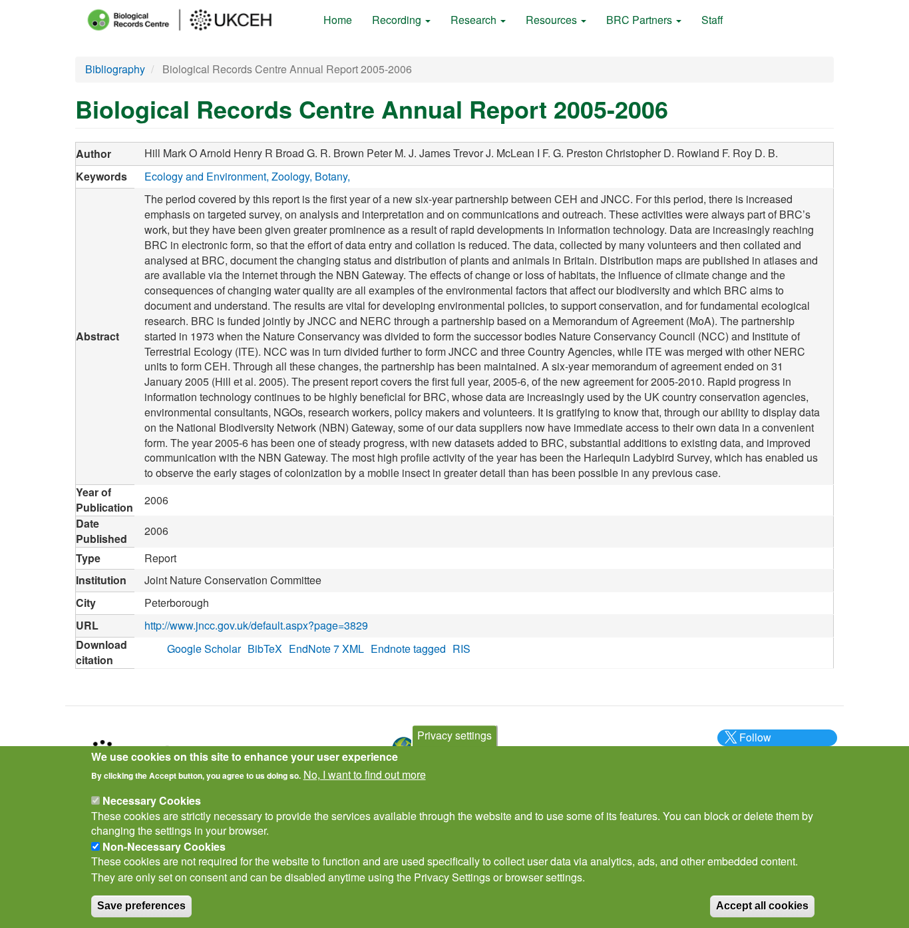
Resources (553, 19)
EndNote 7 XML (326, 648)
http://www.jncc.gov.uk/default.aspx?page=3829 (256, 625)
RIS (461, 648)
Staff (712, 19)
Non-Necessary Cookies (164, 846)
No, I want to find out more (364, 774)
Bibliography (115, 69)
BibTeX (265, 648)
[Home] (191, 20)
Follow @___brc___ (753, 744)
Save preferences (141, 905)
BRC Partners (640, 19)
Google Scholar (204, 648)
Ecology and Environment (205, 176)
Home (337, 19)
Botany (331, 176)
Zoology (290, 176)
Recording (398, 19)
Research (475, 19)
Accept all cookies (762, 905)
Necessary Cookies (151, 800)
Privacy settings (454, 735)
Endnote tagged (408, 648)
